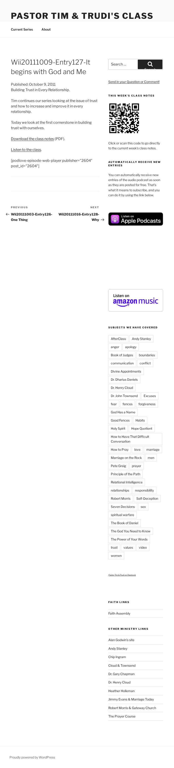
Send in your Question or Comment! (134, 82)
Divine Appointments (126, 371)
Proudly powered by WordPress (32, 757)
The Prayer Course (121, 716)
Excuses (150, 396)
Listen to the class (26, 150)
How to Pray (119, 449)
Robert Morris (120, 498)
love (137, 449)
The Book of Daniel (124, 523)
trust (114, 547)
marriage (153, 449)
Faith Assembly (119, 613)
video (143, 547)
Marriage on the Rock (126, 458)
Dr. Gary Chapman (121, 674)
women (116, 555)
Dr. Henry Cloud (122, 388)
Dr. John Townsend (124, 396)
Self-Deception (147, 498)
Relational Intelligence (127, 482)
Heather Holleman (121, 691)
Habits (140, 420)
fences (128, 404)
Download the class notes (32, 139)
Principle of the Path (125, 474)
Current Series (22, 29)
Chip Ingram (117, 657)
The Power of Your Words (129, 539)
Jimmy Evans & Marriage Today (131, 699)
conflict (145, 363)
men (151, 458)
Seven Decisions (123, 507)
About (46, 29)
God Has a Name (123, 412)
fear (114, 404)
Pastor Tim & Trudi (116, 575)
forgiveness (146, 404)
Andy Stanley (141, 339)
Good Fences (120, 420)
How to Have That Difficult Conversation (130, 439)
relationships (120, 490)
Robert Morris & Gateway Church (132, 708)
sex (143, 507)
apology (130, 347)
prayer (136, 466)
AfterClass (118, 339)
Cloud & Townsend (121, 665)
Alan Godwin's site (121, 640)
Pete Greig (118, 466)
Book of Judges (122, 355)
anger (115, 347)
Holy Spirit (118, 428)
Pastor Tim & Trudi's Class (82, 16)
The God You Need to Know (130, 531)
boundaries (147, 355)
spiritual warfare (122, 515)
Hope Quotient (141, 428)
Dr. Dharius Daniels (124, 379)
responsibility (144, 490)
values (128, 547)
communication (122, 363)
